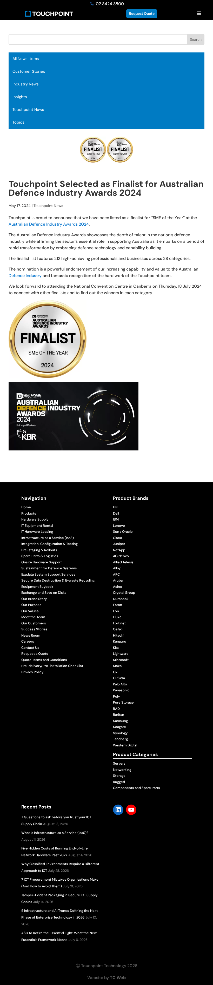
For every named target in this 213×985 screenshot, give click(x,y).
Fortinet (119, 623)
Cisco (117, 538)
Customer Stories (28, 71)
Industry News (25, 84)
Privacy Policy (32, 672)
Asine (117, 586)
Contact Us (30, 647)
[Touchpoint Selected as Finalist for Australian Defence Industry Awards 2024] (47, 374)
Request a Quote (34, 653)
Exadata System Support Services (48, 574)
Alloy (117, 568)
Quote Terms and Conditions (44, 660)
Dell (116, 513)
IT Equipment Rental (37, 525)
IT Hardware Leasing (37, 531)
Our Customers (33, 623)
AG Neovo (121, 556)
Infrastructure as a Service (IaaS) (47, 538)
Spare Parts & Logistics (39, 556)
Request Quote (142, 13)
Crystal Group (124, 592)
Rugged (119, 782)
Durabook (121, 599)
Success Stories (34, 629)
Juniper (119, 544)
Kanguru (119, 641)
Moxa (117, 666)
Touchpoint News (28, 109)
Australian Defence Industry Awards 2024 (49, 224)
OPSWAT (120, 678)
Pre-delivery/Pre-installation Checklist (52, 666)
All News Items (25, 58)
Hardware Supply (34, 519)
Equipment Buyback (37, 586)
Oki (115, 672)
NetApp (119, 550)
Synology (120, 733)
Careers (27, 641)
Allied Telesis (123, 562)
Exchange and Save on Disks (43, 592)
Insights (19, 96)
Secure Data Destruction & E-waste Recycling (58, 580)
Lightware (121, 653)
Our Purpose (31, 605)
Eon (116, 611)
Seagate (119, 727)
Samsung (120, 721)
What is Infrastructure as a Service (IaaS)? (54, 833)
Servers (119, 763)
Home (26, 507)
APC (116, 574)
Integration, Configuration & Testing (49, 544)
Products (28, 513)
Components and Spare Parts (136, 788)
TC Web (118, 977)
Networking (122, 769)
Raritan (118, 714)
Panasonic (121, 690)
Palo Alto (120, 684)
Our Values (30, 611)
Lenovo (119, 525)
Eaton (117, 605)
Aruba (118, 580)
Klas (116, 647)
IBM (116, 519)
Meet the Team (33, 617)
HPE (116, 507)
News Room (30, 635)
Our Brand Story (34, 599)
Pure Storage (123, 702)
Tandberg (120, 739)
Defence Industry (25, 275)
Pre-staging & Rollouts (39, 550)
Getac (118, 629)
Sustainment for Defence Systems (49, 568)
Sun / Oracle (123, 531)
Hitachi (118, 635)
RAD (116, 708)
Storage (119, 775)
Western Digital (125, 745)
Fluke (117, 617)
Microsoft (121, 660)
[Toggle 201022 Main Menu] (199, 14)
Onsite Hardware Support (41, 562)
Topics (18, 122)
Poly (116, 696)
